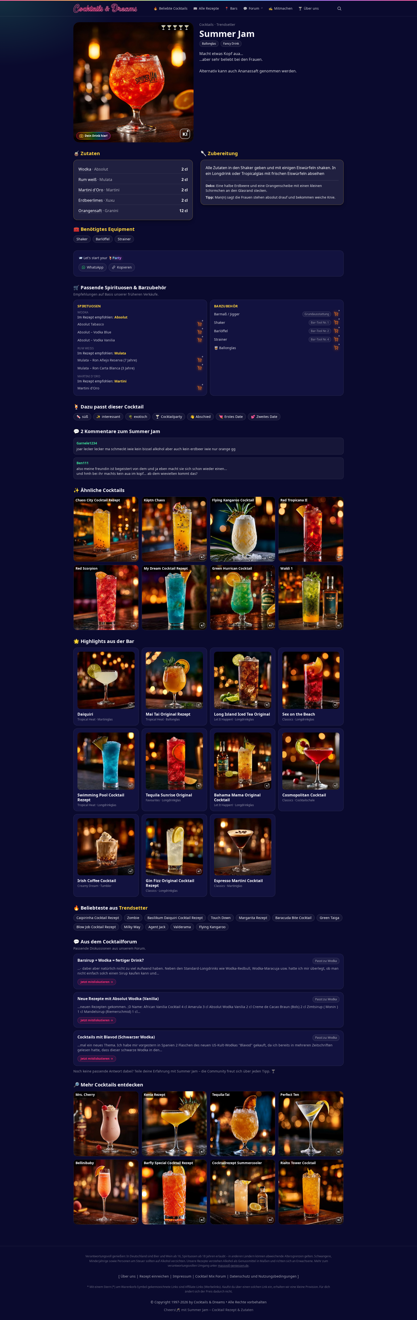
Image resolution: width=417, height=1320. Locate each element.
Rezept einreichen (154, 1276)
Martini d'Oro (90, 190)
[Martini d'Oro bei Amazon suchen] (199, 388)
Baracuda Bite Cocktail (293, 917)
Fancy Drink (231, 43)
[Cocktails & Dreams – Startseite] (105, 8)
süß (82, 416)
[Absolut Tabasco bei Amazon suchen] (199, 324)
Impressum (182, 1276)
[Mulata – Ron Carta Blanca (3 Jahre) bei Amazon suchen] (199, 368)
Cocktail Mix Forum (210, 1276)
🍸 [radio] (163, 27)
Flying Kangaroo (212, 927)
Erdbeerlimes (90, 200)
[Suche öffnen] (339, 8)
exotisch (137, 416)
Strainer (124, 239)
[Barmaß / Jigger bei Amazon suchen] (336, 314)
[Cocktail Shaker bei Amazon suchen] (336, 322)
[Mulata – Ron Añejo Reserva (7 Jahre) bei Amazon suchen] (199, 360)
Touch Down (221, 917)
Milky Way (132, 927)
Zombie (133, 917)
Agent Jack (156, 927)
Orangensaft (90, 210)
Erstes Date (231, 416)
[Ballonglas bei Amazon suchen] (336, 347)
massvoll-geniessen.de (233, 1266)
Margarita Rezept (253, 917)
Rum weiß (87, 179)
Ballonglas (209, 43)
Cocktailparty (168, 416)
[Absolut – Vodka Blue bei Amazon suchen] (199, 332)
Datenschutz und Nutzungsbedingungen (263, 1276)
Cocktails (206, 24)
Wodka (84, 169)
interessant (108, 416)
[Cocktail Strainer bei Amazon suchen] (336, 339)
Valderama (182, 927)
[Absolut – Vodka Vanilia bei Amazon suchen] (199, 340)
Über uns (128, 1276)
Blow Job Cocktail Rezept (96, 927)
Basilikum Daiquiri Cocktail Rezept (175, 917)
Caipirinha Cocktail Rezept (97, 917)
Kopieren (124, 267)
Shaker (82, 239)
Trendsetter (225, 24)
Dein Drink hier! (96, 136)
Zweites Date (264, 416)
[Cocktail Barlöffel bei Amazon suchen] (336, 330)
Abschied (200, 416)
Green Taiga (329, 917)
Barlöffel (103, 239)
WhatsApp (95, 267)
